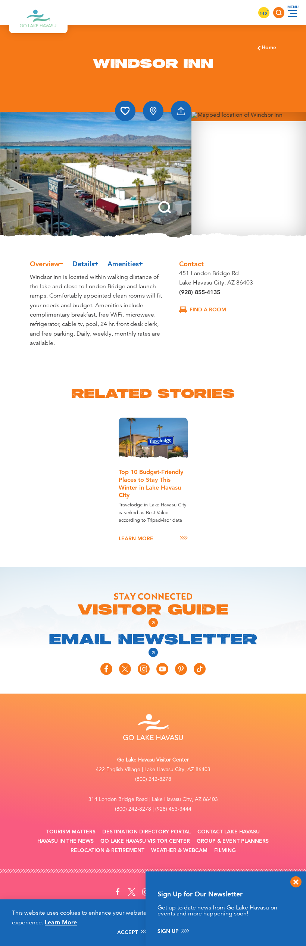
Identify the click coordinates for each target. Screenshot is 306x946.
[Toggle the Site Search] (278, 12)
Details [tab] (83, 264)
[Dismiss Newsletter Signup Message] (296, 881)
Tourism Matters (71, 832)
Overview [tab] (44, 264)
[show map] (153, 111)
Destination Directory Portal (146, 832)
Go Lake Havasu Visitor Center (145, 841)
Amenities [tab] (123, 264)
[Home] (38, 12)
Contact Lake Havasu (228, 832)
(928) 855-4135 (199, 292)
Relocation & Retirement (107, 850)
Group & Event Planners (233, 841)
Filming (225, 850)
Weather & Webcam (179, 850)
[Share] (181, 111)
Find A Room (208, 309)
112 (264, 13)
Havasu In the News (65, 841)
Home (269, 47)
